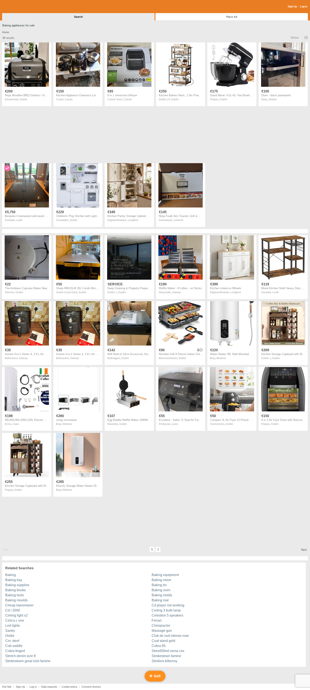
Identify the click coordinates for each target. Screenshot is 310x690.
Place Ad (231, 16)
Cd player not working (168, 605)
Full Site (6, 686)
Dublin (23, 99)
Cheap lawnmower (19, 605)
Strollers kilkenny (164, 661)
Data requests (49, 686)
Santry (10, 630)
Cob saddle (14, 646)
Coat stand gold (163, 641)
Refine (295, 37)
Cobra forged (15, 651)
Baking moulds (16, 600)
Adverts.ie (18, 6)
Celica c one (14, 620)
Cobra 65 (159, 646)
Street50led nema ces (168, 651)
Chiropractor (161, 625)
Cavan (69, 99)
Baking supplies (17, 585)
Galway (176, 292)
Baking (10, 575)
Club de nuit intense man (170, 635)
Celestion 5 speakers (167, 615)
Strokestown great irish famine (27, 661)
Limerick (178, 220)
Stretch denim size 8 (20, 656)
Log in (33, 686)
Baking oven (161, 590)
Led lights (12, 625)
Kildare (273, 99)
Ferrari (157, 620)
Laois (175, 424)
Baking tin (159, 585)
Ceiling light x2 (16, 615)
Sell (156, 676)
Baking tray (13, 580)
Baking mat (160, 600)
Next (304, 549)
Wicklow (221, 358)
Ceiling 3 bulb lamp (166, 610)
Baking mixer (161, 580)
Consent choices (91, 686)
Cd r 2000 (12, 610)
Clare (16, 424)
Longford (133, 220)
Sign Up (292, 6)
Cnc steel (12, 641)
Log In (303, 6)
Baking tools (14, 595)
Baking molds (162, 595)
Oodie (9, 635)
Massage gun (162, 630)
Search (78, 16)
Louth (19, 220)
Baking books (15, 590)
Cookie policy (69, 686)
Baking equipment (165, 575)
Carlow (128, 99)
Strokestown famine (166, 656)
